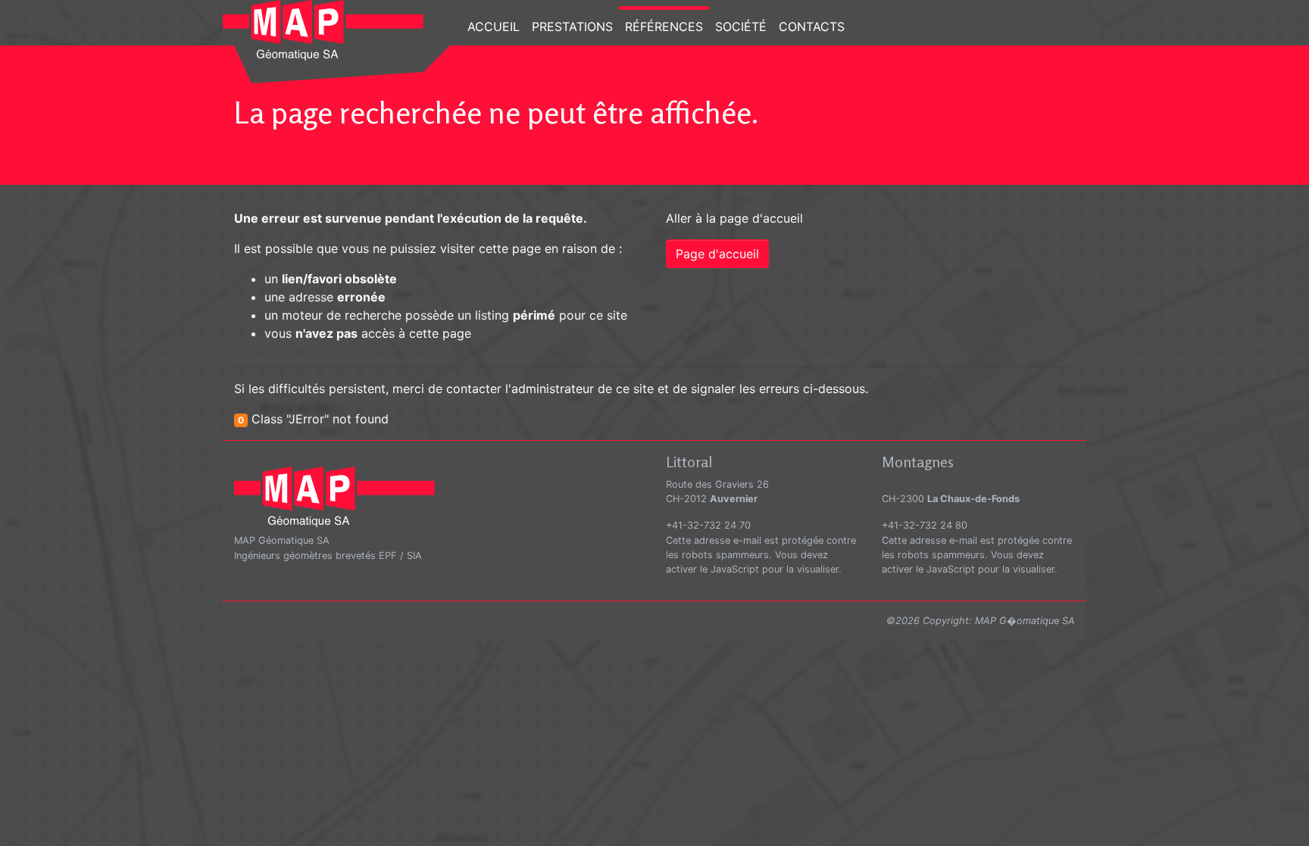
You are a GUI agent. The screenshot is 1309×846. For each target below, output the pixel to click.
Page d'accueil (717, 253)
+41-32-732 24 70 (708, 525)
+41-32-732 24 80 (924, 525)
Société (741, 26)
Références (664, 26)
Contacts (812, 26)
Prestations (572, 26)
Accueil (493, 26)
